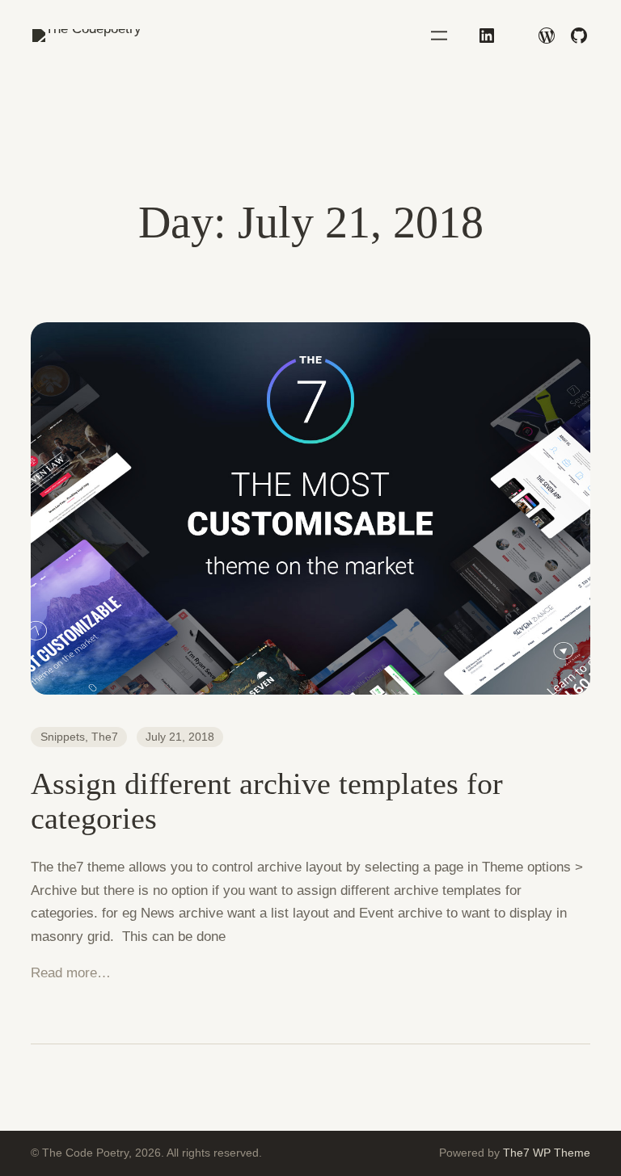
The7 (104, 736)
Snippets (62, 736)
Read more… (71, 973)
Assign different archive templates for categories (267, 800)
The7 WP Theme (546, 1152)
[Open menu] (439, 35)
